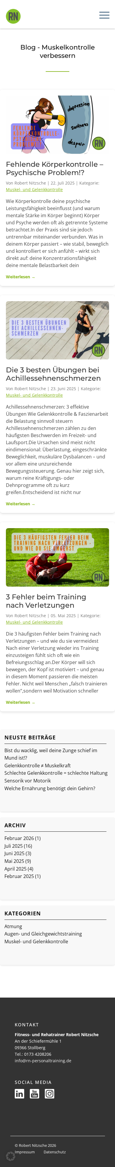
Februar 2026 (19, 838)
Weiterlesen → (20, 277)
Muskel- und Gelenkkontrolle (34, 189)
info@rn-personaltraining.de (43, 1060)
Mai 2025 (14, 861)
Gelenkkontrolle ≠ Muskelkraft (37, 765)
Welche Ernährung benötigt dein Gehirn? (49, 788)
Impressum (25, 1152)
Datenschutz (55, 1152)
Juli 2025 (13, 846)
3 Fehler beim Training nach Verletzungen (46, 601)
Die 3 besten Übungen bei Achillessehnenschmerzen (53, 374)
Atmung (13, 926)
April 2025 (15, 869)
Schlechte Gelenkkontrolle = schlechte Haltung (56, 773)
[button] (10, 1156)
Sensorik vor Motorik (27, 780)
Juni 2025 (14, 853)
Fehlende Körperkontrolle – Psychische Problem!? (54, 168)
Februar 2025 (19, 876)
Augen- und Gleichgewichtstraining (43, 934)
